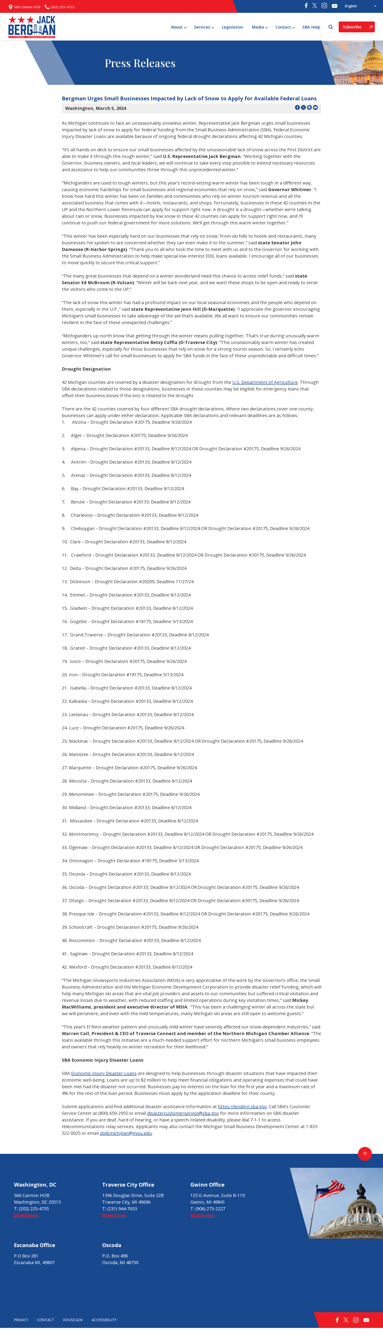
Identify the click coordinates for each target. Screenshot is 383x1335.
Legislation (232, 27)
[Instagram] (324, 6)
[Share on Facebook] (297, 108)
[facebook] (306, 6)
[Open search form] (331, 27)
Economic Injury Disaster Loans (104, 1073)
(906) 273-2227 (210, 1209)
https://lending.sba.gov (242, 1107)
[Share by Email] (315, 108)
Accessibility (104, 1320)
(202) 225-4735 (34, 1209)
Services (202, 27)
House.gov (73, 1320)
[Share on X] (303, 108)
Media (258, 27)
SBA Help (311, 27)
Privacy (21, 1320)
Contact (283, 27)
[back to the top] (365, 1154)
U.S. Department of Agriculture (265, 382)
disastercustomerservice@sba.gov (183, 1113)
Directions (26, 1215)
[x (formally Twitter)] (314, 6)
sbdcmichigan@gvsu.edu (126, 1133)
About (177, 27)
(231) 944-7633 (122, 1209)
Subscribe (350, 28)
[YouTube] (334, 6)
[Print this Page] (309, 108)
